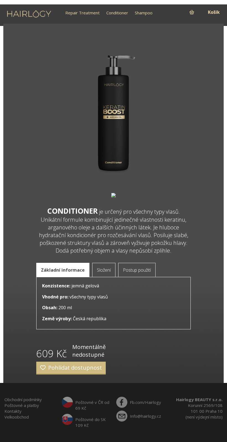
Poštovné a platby (21, 405)
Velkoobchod (16, 417)
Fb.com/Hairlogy (145, 402)
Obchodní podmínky (23, 399)
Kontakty (13, 411)
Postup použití (137, 270)
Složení (104, 270)
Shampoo (144, 12)
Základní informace (63, 270)
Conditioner (117, 12)
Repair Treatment (82, 12)
